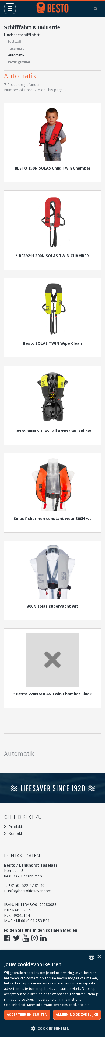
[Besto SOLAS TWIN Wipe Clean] (52, 309)
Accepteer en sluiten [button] (27, 1014)
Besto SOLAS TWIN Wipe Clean (52, 343)
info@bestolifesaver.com (29, 890)
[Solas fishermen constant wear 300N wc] (52, 484)
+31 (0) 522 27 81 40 (26, 885)
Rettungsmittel (19, 62)
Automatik (16, 55)
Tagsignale (16, 48)
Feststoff (14, 41)
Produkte (16, 826)
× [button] (99, 957)
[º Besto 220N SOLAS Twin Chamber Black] (52, 660)
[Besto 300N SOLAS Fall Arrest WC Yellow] (52, 397)
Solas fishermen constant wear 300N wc (53, 518)
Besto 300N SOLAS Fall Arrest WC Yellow (52, 430)
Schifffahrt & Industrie (32, 27)
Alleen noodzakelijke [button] (77, 1014)
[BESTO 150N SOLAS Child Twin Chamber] (52, 134)
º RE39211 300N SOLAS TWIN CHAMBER (52, 255)
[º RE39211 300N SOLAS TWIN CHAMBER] (52, 222)
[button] (52, 1028)
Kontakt (15, 833)
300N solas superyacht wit (52, 606)
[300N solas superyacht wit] (52, 572)
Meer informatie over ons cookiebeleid (58, 1004)
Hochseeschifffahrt (22, 34)
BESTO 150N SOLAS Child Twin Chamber (52, 168)
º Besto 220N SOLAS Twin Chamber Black (52, 693)
